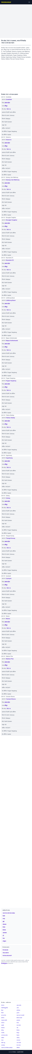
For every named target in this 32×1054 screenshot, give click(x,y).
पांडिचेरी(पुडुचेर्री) (4, 1007)
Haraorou (8, 139)
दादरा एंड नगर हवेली (20, 1015)
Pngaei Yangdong (11, 380)
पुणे (3, 935)
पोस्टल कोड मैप (6, 952)
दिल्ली (4, 915)
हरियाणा (2, 1017)
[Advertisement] (16, 20)
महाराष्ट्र (3, 1027)
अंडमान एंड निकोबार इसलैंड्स (6, 1047)
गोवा (17, 1027)
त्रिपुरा (18, 1032)
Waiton (8, 618)
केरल (4, 938)
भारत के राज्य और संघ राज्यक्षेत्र (9, 913)
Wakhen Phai (10, 659)
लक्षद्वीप (2, 1025)
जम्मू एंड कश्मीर (4, 1020)
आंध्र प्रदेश (19, 1005)
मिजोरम (18, 1030)
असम (18, 1007)
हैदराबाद (4, 929)
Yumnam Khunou (11, 699)
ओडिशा (2, 1037)
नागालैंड (2, 1032)
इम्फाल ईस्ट (7, 102)
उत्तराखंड (3, 1045)
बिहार (2, 1010)
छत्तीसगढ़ (18, 1010)
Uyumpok (8, 578)
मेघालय (18, 1035)
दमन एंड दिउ (3, 1015)
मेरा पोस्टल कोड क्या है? (7, 955)
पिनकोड (14, 1052)
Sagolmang (9, 458)
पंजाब (2, 1040)
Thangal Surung (10, 538)
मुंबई (3, 921)
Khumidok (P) (10, 260)
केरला (18, 1022)
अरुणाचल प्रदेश (4, 1035)
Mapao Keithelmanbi (12, 340)
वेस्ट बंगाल (19, 1045)
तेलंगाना (2, 1005)
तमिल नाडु (3, 1042)
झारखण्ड (18, 1020)
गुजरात (18, 1012)
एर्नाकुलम (4, 941)
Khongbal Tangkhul (11, 220)
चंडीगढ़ (18, 1037)
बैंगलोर (4, 927)
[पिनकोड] (6, 2)
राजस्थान (18, 1040)
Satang (8, 498)
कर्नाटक (2, 1022)
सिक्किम (18, 1047)
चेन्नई (4, 918)
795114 (8, 109)
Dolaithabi (9, 99)
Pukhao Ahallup (10, 417)
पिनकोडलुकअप (4, 963)
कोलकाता (4, 924)
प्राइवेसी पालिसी (20, 1052)
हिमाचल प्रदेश (19, 1017)
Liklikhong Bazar (11, 300)
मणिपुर (6, 106)
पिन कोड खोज (5, 950)
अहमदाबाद (5, 932)
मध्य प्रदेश (19, 1025)
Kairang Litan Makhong (12, 180)
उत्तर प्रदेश (19, 1042)
